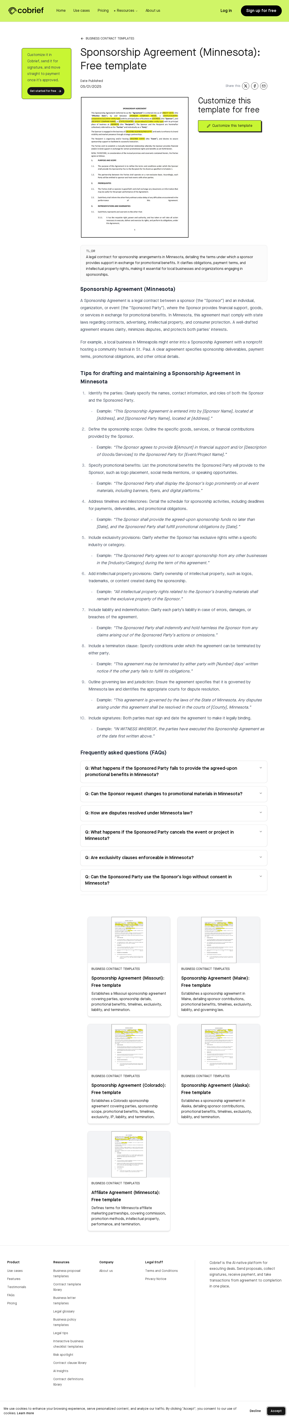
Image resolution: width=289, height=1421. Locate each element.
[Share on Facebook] (254, 86)
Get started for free (43, 91)
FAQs (10, 1295)
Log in (226, 11)
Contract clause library (69, 1363)
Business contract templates (110, 38)
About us (106, 1271)
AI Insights (60, 1371)
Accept (276, 1411)
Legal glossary (64, 1311)
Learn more (25, 1413)
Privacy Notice (155, 1279)
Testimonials (16, 1287)
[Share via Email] (263, 86)
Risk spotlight (63, 1354)
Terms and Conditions (161, 1271)
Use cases (15, 1271)
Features (13, 1279)
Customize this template (232, 126)
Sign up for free (261, 11)
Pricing (12, 1303)
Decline (255, 1411)
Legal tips (60, 1333)
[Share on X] (245, 86)
